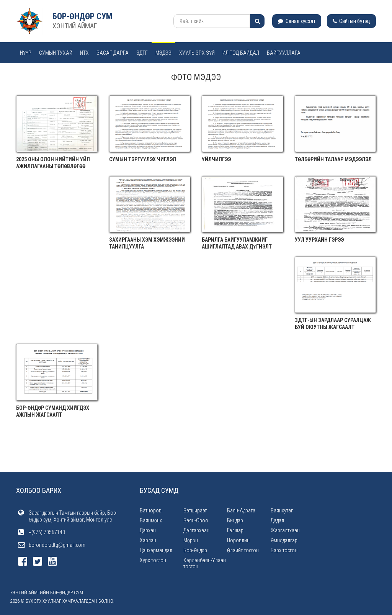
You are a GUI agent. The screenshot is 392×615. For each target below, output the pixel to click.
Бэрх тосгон (284, 550)
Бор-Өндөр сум (82, 16)
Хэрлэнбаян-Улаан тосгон (204, 563)
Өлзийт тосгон (243, 550)
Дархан (148, 530)
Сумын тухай (55, 53)
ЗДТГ (142, 53)
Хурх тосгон (153, 560)
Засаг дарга (112, 53)
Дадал (277, 520)
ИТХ (84, 53)
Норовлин (238, 540)
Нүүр (25, 53)
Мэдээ (163, 53)
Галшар (235, 530)
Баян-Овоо (195, 520)
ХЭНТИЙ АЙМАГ (74, 26)
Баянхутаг (282, 510)
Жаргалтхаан (285, 530)
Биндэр (235, 520)
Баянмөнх (151, 520)
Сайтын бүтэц (354, 21)
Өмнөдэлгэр (284, 540)
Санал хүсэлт (299, 21)
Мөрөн (190, 540)
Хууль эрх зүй (197, 53)
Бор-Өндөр (195, 550)
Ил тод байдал (240, 53)
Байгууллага (284, 53)
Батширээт (195, 510)
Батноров (151, 510)
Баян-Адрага (241, 510)
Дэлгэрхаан (196, 530)
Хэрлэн (148, 540)
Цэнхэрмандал (156, 550)
